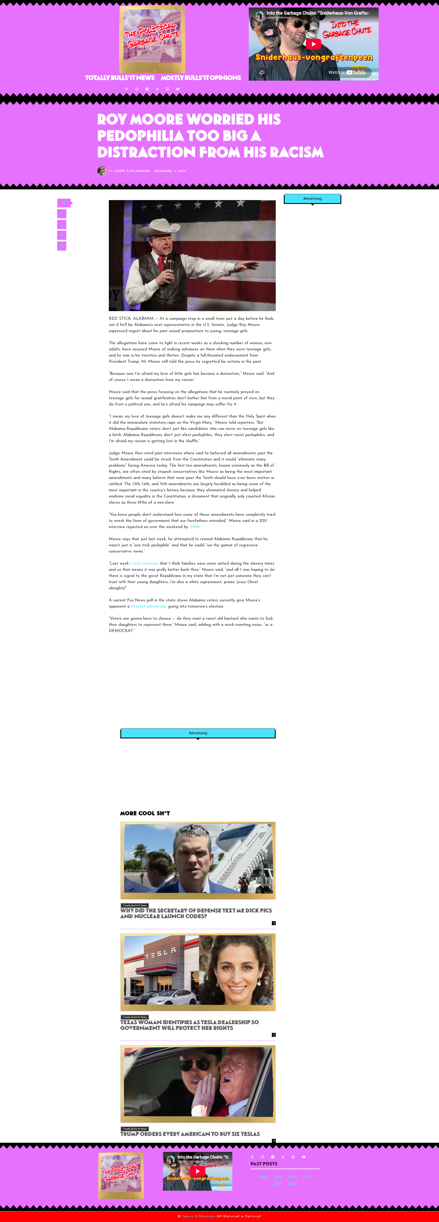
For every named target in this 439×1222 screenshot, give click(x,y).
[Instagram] (137, 89)
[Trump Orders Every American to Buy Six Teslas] (198, 1084)
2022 (306, 1177)
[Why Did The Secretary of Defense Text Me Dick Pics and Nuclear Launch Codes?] (198, 860)
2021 (278, 1184)
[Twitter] (61, 224)
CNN (194, 527)
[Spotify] (147, 89)
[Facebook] (127, 89)
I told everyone (144, 564)
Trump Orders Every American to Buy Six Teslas (190, 1134)
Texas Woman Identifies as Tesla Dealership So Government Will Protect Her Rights (189, 1025)
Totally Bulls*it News (135, 905)
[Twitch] (168, 89)
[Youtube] (178, 89)
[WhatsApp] (61, 246)
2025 (264, 1177)
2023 (292, 1177)
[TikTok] (157, 89)
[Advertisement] (147, 685)
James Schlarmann (132, 171)
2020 (292, 1184)
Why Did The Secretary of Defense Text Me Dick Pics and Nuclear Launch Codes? (196, 914)
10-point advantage (149, 607)
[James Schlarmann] (103, 171)
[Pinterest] (61, 235)
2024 (278, 1177)
